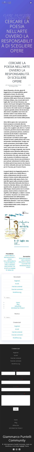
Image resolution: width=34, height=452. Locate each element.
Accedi (17, 283)
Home (18, 302)
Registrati (17, 281)
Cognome (23, 376)
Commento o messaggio (16, 394)
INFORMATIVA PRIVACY (18, 308)
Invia (15, 409)
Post (20, 85)
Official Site (18, 306)
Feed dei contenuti (17, 286)
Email (15, 387)
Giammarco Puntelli (12, 85)
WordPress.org (17, 292)
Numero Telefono (16, 379)
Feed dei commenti (17, 289)
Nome (15, 370)
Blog (18, 304)
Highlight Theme (24, 446)
